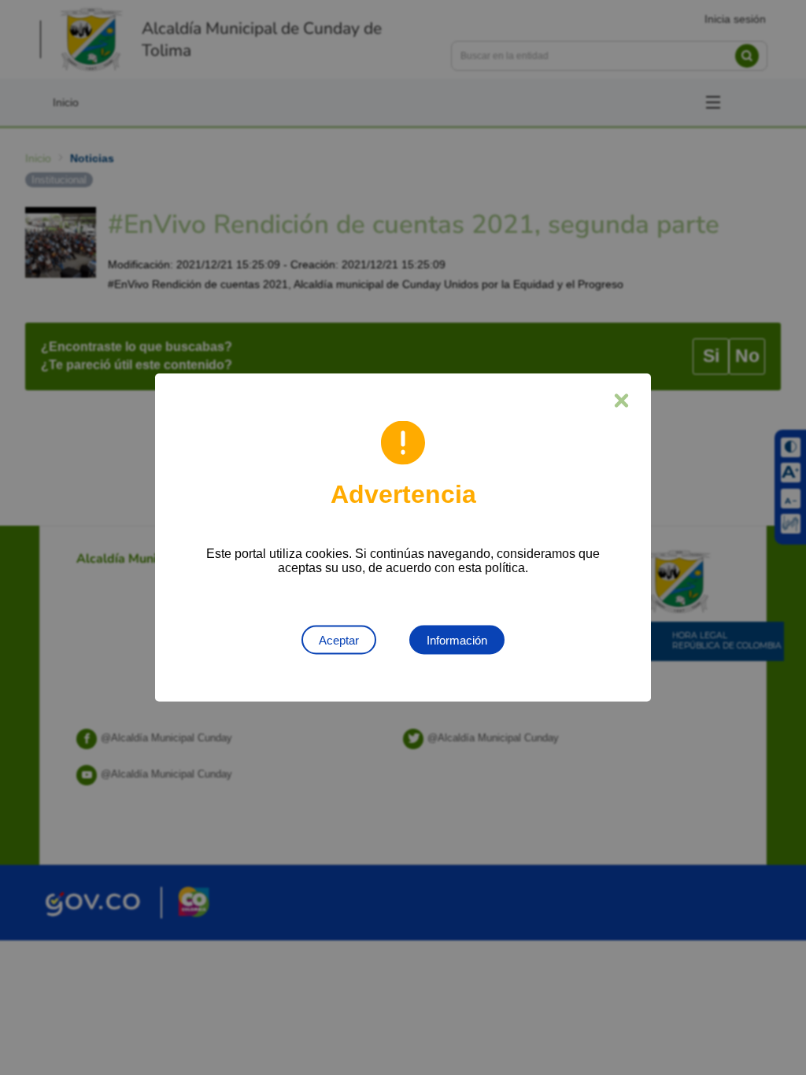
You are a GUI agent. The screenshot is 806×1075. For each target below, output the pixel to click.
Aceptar (339, 640)
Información (457, 640)
